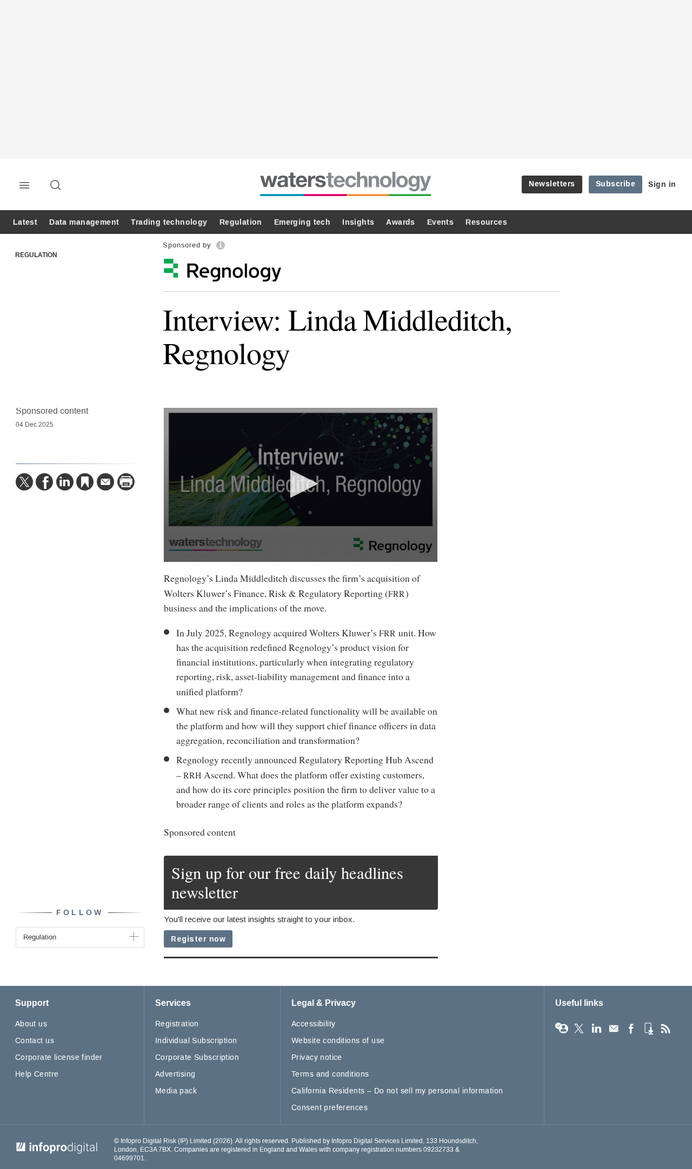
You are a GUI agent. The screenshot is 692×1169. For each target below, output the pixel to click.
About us (31, 1024)
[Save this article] (85, 482)
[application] (301, 485)
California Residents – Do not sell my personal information (397, 1091)
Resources (486, 222)
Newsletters (552, 184)
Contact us (34, 1041)
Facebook (630, 1028)
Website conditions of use (338, 1041)
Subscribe (616, 184)
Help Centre (37, 1074)
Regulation (240, 222)
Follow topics (561, 1028)
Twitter (579, 1028)
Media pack (176, 1091)
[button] (301, 484)
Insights (358, 222)
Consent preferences (329, 1108)
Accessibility (313, 1024)
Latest (25, 222)
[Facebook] (44, 482)
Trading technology (169, 222)
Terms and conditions (330, 1074)
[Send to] (105, 482)
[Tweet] (24, 482)
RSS (665, 1028)
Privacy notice (316, 1057)
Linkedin (596, 1028)
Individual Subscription (196, 1041)
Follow (80, 912)
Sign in (662, 184)
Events (440, 222)
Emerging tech (302, 222)
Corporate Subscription (197, 1057)
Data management (84, 222)
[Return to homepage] (346, 195)
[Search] (56, 185)
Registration (177, 1024)
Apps (648, 1028)
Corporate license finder (59, 1057)
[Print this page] (126, 482)
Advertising (175, 1074)
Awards (400, 222)
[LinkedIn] (65, 482)
